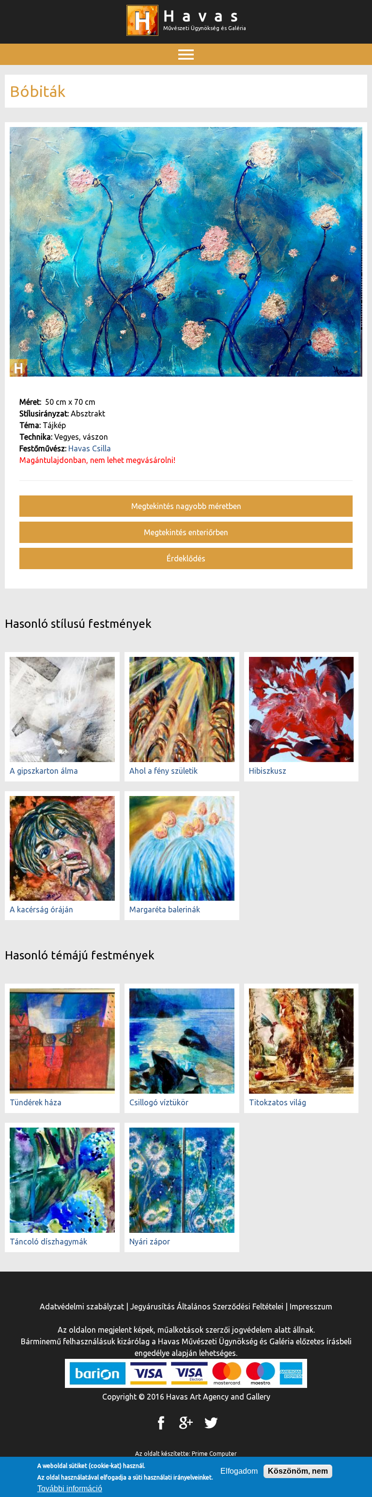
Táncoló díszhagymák (48, 1241)
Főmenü (186, 76)
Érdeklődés (186, 558)
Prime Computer (214, 1453)
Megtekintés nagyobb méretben (186, 506)
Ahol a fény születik (163, 770)
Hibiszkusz (267, 770)
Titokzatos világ (277, 1102)
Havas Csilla (89, 448)
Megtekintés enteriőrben (186, 532)
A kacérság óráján (41, 909)
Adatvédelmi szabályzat (82, 1306)
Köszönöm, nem (298, 1471)
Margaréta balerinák (164, 909)
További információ (69, 1488)
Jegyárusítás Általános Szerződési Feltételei (206, 1306)
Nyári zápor (149, 1241)
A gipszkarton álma (44, 770)
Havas (204, 15)
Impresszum (311, 1306)
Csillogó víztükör (158, 1102)
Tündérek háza (36, 1102)
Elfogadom (239, 1471)
